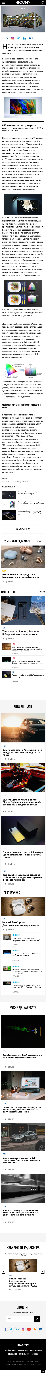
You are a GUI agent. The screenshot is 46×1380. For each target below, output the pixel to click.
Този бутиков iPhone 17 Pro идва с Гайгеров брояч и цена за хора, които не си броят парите (21, 636)
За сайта (7, 1352)
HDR (3, 482)
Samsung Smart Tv (21, 482)
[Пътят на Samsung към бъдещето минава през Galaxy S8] (9, 495)
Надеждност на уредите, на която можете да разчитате (22, 578)
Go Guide (35, 1356)
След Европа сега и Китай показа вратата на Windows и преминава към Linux (22, 1058)
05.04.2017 (23, 26)
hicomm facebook (5, 1331)
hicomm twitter (11, 1331)
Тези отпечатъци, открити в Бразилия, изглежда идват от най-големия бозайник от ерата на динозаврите (27, 650)
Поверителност (24, 1356)
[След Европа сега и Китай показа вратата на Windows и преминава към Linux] (23, 1033)
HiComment (16, 937)
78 (7, 38)
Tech (23, 8)
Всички (39, 541)
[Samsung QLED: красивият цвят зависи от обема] (13, 38)
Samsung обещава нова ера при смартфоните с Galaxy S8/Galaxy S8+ (29, 513)
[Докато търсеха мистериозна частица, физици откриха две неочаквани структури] (6, 664)
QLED (8, 482)
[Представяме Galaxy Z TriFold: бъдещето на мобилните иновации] (7, 954)
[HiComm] (23, 3)
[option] (23, 650)
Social (4, 573)
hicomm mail (40, 1331)
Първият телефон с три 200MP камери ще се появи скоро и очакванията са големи (28, 678)
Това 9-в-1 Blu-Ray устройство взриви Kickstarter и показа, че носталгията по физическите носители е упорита (21, 1214)
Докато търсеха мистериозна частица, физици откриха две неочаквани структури (27, 664)
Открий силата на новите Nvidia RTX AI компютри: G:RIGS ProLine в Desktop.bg (27, 988)
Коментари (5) (23, 529)
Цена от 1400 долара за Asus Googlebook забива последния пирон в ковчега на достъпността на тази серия (22, 1111)
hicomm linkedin (17, 1331)
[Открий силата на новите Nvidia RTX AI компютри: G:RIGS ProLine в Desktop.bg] (7, 985)
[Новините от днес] (42, 2)
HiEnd (13, 646)
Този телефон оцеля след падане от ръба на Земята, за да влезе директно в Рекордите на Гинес (22, 879)
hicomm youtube (28, 1331)
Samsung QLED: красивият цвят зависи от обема (23, 18)
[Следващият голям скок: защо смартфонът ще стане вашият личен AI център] (7, 939)
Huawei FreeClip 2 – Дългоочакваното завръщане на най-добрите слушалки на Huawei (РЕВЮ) (22, 928)
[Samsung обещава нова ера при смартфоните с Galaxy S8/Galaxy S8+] (9, 515)
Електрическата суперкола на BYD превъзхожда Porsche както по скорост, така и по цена (21, 1162)
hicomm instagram (23, 1331)
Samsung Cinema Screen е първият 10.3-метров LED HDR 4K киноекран (31, 503)
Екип (14, 1352)
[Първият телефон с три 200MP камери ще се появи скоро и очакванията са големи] (6, 678)
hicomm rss (34, 1331)
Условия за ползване (25, 1352)
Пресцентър (12, 1356)
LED (12, 482)
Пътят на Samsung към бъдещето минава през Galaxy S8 (30, 493)
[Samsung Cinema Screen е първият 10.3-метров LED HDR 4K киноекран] (9, 504)
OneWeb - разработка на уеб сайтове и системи (23, 1366)
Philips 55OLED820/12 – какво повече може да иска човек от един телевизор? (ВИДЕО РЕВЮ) (27, 973)
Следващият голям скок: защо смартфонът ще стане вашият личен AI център (26, 941)
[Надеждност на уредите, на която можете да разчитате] (23, 558)
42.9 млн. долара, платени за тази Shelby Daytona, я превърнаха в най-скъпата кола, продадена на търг (22, 804)
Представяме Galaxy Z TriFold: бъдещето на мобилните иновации (27, 956)
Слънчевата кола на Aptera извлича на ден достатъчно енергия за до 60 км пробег (22, 754)
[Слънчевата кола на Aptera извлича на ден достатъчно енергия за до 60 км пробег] (23, 730)
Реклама (38, 1352)
